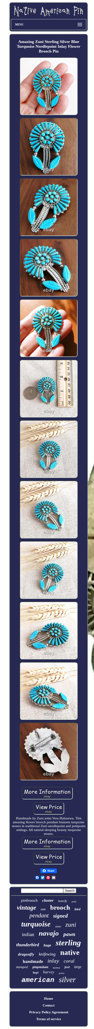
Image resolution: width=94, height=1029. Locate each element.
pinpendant (40, 967)
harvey (48, 972)
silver (67, 979)
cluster (48, 900)
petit (74, 901)
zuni (70, 924)
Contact (49, 1005)
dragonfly (26, 954)
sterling (68, 942)
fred (67, 967)
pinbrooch (29, 900)
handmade (33, 961)
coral (69, 961)
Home (48, 998)
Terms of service (48, 1019)
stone (58, 926)
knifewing (47, 954)
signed (60, 916)
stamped (22, 967)
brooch (60, 907)
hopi (36, 972)
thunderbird (27, 944)
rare (43, 909)
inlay (53, 961)
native (69, 952)
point (61, 973)
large (77, 967)
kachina (56, 967)
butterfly (62, 901)
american (37, 980)
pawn (69, 934)
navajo (49, 933)
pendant (39, 915)
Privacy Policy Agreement (48, 1012)
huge (47, 945)
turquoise (36, 924)
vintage (26, 907)
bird (78, 909)
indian (28, 934)
